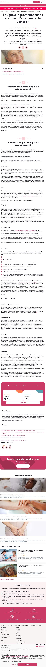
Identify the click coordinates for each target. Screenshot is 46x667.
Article (23, 28)
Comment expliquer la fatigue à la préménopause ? (13, 71)
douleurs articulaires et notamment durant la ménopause (13, 106)
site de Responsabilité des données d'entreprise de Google (16, 656)
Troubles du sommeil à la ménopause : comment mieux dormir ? (31, 565)
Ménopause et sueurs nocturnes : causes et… (12, 495)
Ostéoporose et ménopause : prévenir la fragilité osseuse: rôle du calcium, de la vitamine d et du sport (23, 588)
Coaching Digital (19, 640)
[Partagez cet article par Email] (19, 47)
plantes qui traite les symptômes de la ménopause (25, 230)
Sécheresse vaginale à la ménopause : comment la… (14, 538)
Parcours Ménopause (5, 634)
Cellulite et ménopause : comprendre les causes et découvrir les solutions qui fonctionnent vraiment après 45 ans (23, 600)
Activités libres (3, 641)
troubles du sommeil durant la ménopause (28, 282)
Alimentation (18, 633)
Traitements (18, 632)
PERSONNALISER (13, 664)
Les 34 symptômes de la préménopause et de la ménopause (15, 601)
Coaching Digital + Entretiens (21, 641)
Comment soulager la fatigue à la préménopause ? (13, 73)
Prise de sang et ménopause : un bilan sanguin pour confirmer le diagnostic (30, 550)
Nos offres (18, 638)
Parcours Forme (4, 637)
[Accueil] (5, 2)
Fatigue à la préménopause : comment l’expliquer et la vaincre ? (29, 11)
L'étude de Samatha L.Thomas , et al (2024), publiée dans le (19, 430)
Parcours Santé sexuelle (5, 636)
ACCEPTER (27, 664)
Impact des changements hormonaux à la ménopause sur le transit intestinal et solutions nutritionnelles (23, 594)
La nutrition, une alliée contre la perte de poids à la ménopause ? (15, 591)
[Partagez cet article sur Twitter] (26, 47)
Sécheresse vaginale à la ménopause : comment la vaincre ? (14, 593)
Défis (2, 640)
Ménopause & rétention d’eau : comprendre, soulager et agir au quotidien (17, 603)
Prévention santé (19, 636)
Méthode (3, 627)
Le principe (3, 629)
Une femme (27, 462)
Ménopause (23, 553)
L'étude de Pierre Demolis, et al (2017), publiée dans (14, 440)
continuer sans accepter (40, 644)
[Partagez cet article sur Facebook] (23, 47)
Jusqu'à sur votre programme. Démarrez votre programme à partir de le (23, 8)
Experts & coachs (4, 630)
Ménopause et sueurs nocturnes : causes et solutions (13, 589)
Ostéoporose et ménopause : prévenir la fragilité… (14, 516)
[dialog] (23, 655)
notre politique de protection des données (18, 659)
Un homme (19, 462)
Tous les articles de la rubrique (6, 579)
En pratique (4, 632)
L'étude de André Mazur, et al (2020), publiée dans (23, 433)
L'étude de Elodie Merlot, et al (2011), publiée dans (14, 435)
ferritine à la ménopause (27, 196)
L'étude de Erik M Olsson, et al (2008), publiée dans (14, 437)
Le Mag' (6, 11)
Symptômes (12, 11)
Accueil (2, 11)
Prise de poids (18, 635)
